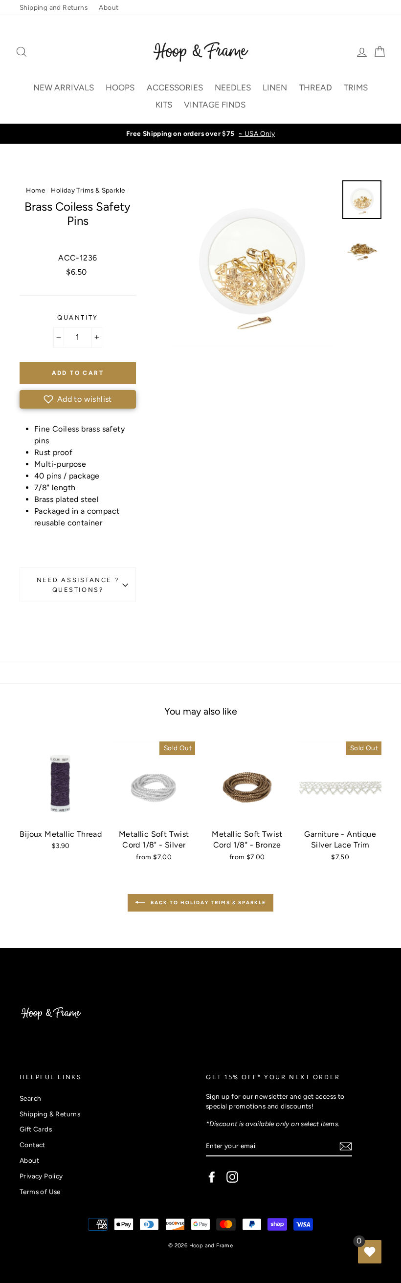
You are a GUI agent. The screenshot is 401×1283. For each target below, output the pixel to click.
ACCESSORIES (175, 87)
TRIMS (356, 87)
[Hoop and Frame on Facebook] (212, 1177)
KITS (164, 104)
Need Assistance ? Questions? (78, 584)
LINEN (275, 87)
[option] (200, 133)
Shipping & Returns (50, 1114)
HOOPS (120, 87)
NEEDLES (233, 87)
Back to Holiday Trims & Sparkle (207, 902)
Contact (32, 1145)
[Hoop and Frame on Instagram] (232, 1177)
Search (30, 1098)
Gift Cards (36, 1129)
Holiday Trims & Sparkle (88, 190)
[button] (78, 399)
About (108, 7)
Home (35, 190)
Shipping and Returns (54, 7)
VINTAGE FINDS (214, 104)
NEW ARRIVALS (63, 87)
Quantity (77, 317)
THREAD (315, 87)
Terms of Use (40, 1192)
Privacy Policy (41, 1176)
